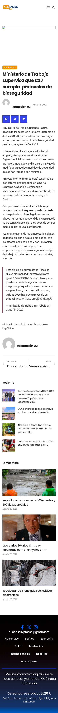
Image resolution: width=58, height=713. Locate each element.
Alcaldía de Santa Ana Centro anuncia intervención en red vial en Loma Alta (35, 428)
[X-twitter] (29, 627)
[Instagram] (36, 627)
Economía (47, 638)
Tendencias (36, 646)
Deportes (41, 654)
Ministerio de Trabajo (14, 324)
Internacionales (20, 654)
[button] (53, 7)
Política (29, 638)
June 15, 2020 (15, 310)
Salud (18, 646)
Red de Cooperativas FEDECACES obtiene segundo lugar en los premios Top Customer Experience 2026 (36, 396)
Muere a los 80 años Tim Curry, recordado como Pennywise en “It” (24, 548)
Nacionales (9, 67)
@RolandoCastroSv (19, 278)
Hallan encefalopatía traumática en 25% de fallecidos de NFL (36, 443)
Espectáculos (29, 661)
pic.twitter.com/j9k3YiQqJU (34, 299)
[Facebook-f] (22, 627)
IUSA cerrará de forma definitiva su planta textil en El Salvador (35, 410)
